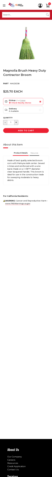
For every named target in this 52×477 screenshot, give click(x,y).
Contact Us (13, 469)
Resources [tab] (34, 153)
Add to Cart (26, 130)
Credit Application (16, 466)
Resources (12, 463)
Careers (11, 460)
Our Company (14, 456)
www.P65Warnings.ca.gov (17, 203)
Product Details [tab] (21, 153)
